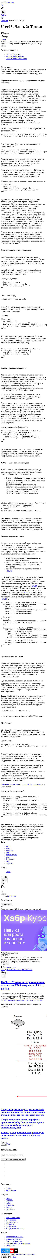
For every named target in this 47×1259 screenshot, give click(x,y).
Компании (10, 1205)
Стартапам (10, 1245)
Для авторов (11, 1220)
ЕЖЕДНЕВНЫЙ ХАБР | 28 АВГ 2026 (16, 970)
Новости (9, 1201)
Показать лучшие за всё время (13, 1159)
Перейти (5, 964)
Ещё (8, 1144)
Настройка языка (8, 1254)
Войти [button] (3, 15)
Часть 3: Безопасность (15, 56)
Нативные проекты (14, 1241)
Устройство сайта (13, 1218)
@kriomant (12, 896)
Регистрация (11, 1190)
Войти (8, 1188)
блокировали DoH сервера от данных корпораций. (22, 1000)
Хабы (8, 1203)
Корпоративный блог (14, 1237)
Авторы (9, 1207)
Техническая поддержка (25, 1254)
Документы (10, 1224)
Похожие (19, 1155)
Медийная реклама (13, 1239)
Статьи (9, 1199)
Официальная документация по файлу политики (21, 784)
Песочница (10, 1209)
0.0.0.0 (9, 571)
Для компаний (12, 1222)
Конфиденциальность (15, 1228)
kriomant (4, 21)
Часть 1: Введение (13, 54)
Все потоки (9, 2)
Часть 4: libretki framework (16, 59)
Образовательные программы (18, 1243)
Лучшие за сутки (8, 1155)
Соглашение (11, 1226)
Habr (14, 1257)
